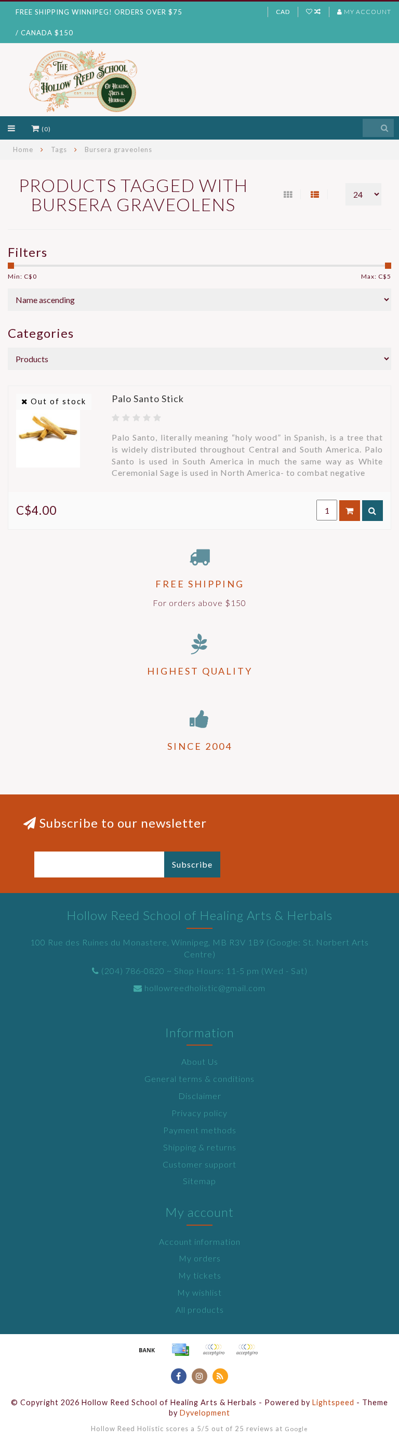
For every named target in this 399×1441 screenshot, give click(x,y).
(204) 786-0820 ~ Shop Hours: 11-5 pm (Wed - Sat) (204, 971)
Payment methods (199, 1130)
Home (23, 149)
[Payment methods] (147, 1349)
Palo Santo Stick (148, 398)
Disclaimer (199, 1096)
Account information (200, 1241)
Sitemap (199, 1181)
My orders (200, 1258)
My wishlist (199, 1292)
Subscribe (192, 864)
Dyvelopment (205, 1412)
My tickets (199, 1275)
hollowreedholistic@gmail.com (204, 988)
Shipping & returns (199, 1147)
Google (296, 1428)
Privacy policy (199, 1113)
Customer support (199, 1164)
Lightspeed (333, 1402)
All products (200, 1309)
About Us (199, 1061)
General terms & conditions (199, 1078)
